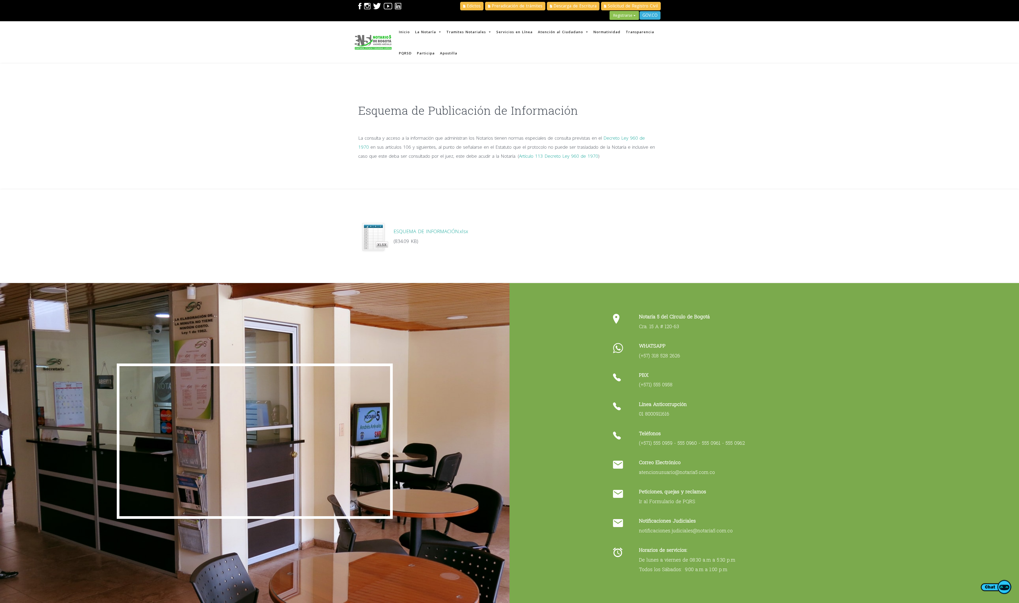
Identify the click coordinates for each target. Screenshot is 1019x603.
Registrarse (623, 15)
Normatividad (606, 31)
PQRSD (405, 53)
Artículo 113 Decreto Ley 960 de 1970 (558, 156)
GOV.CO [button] (650, 15)
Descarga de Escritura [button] (574, 6)
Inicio (404, 31)
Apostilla (448, 53)
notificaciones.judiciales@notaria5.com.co (686, 530)
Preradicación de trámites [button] (516, 6)
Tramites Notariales (466, 31)
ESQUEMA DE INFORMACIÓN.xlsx (431, 231)
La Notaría (426, 31)
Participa (426, 53)
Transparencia (640, 31)
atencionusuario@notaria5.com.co (677, 472)
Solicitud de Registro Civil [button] (632, 6)
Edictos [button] (473, 6)
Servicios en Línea (514, 31)
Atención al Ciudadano (561, 31)
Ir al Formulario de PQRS (667, 501)
